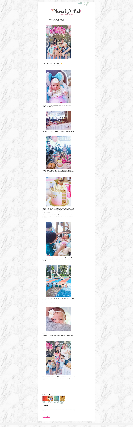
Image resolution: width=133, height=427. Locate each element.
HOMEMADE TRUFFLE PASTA (44, 402)
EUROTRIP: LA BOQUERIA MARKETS (62, 402)
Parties (67, 19)
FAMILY (67, 4)
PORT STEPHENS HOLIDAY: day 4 (56, 402)
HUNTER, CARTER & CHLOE (61, 19)
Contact (61, 4)
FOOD (72, 4)
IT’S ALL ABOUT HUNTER (50, 402)
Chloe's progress (54, 19)
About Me (56, 4)
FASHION (76, 4)
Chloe (50, 19)
